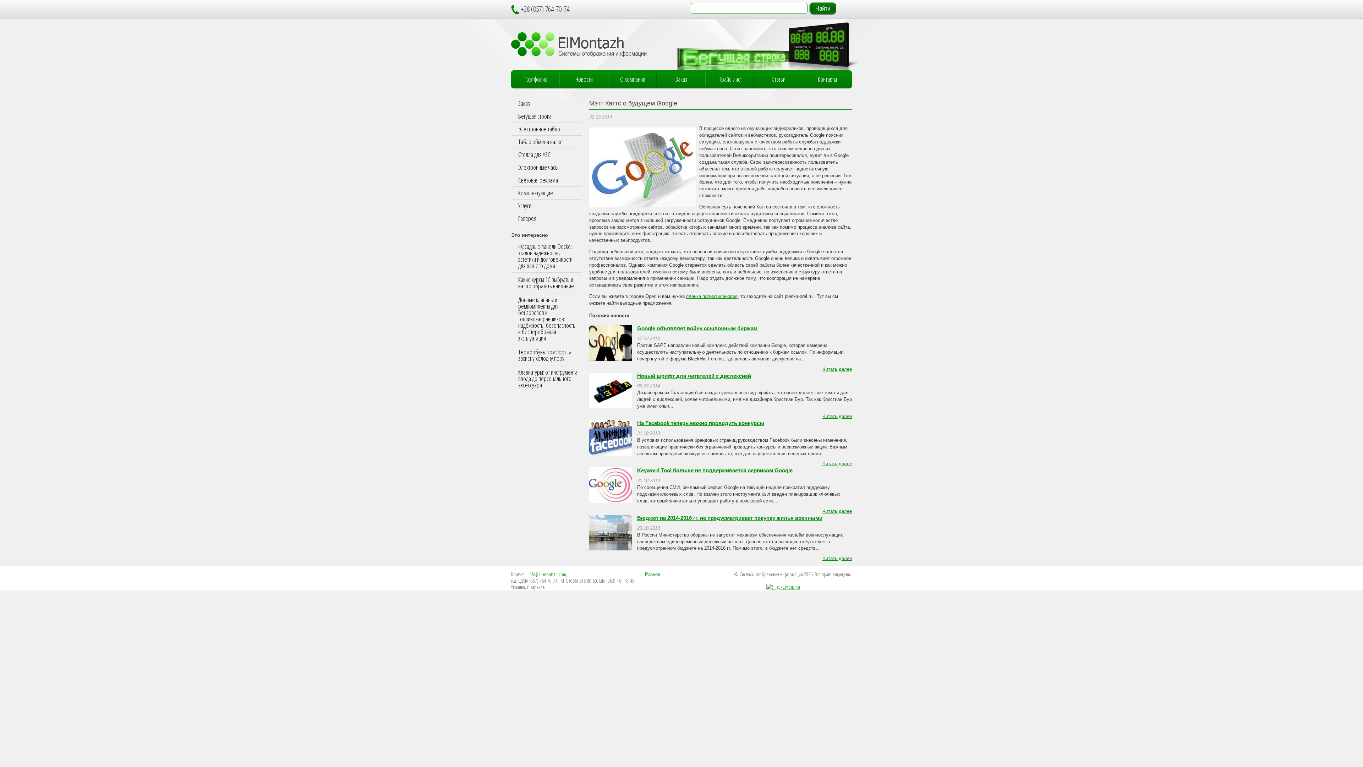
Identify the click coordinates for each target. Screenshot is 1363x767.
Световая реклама (538, 180)
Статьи (778, 79)
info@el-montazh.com (547, 574)
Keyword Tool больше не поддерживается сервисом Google (715, 470)
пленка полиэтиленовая (712, 296)
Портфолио (536, 79)
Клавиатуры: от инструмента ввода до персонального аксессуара (548, 378)
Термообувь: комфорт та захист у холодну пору (544, 355)
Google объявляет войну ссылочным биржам (697, 328)
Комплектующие (535, 193)
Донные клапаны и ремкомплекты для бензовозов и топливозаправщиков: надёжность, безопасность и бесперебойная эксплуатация (546, 318)
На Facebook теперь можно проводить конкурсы (700, 423)
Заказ (681, 79)
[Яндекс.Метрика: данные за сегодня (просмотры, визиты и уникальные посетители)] (783, 587)
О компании (632, 79)
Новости (584, 79)
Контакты (827, 79)
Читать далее (837, 369)
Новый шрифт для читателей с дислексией (694, 376)
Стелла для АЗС (534, 154)
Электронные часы (538, 167)
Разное (652, 574)
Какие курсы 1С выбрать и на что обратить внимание (546, 282)
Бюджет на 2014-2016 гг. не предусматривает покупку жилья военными (729, 518)
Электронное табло (539, 129)
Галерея (527, 218)
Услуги (524, 205)
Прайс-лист (730, 79)
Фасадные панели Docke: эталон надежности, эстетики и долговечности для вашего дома (545, 256)
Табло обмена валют (540, 141)
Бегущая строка (535, 116)
